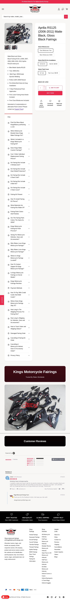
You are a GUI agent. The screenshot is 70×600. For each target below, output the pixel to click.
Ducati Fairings (33, 539)
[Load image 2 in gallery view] (15, 47)
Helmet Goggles (46, 583)
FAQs (56, 537)
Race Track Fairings (32, 555)
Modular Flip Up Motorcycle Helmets (46, 548)
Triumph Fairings (34, 547)
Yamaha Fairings (34, 544)
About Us (57, 534)
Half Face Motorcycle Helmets (45, 562)
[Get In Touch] (63, 9)
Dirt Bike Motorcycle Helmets (45, 569)
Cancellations (58, 547)
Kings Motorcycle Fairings (14, 597)
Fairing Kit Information (32, 560)
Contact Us (57, 539)
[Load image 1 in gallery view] (8, 47)
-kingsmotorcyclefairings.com (22, 500)
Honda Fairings (33, 534)
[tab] (8, 472)
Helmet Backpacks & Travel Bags (47, 579)
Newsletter (57, 549)
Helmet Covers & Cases (46, 575)
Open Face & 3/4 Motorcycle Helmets (46, 555)
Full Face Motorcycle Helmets (45, 541)
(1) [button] (34, 458)
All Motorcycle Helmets (46, 535)
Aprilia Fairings (33, 549)
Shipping (56, 544)
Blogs (56, 557)
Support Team (19, 109)
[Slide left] (25, 40)
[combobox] (35, 16)
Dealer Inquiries (58, 552)
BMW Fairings (33, 552)
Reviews (56, 542)
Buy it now (50, 93)
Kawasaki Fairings (34, 537)
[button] (3, 9)
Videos (56, 554)
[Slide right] (28, 40)
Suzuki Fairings (33, 542)
